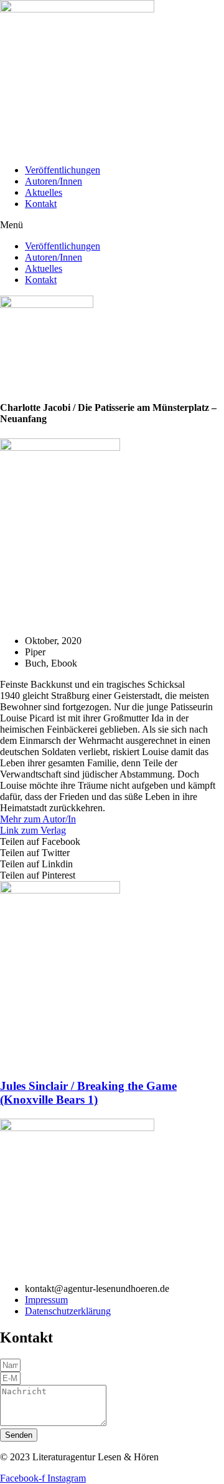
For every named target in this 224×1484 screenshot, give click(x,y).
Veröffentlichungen (62, 170)
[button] (112, 225)
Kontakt (41, 203)
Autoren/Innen (53, 181)
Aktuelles (43, 192)
